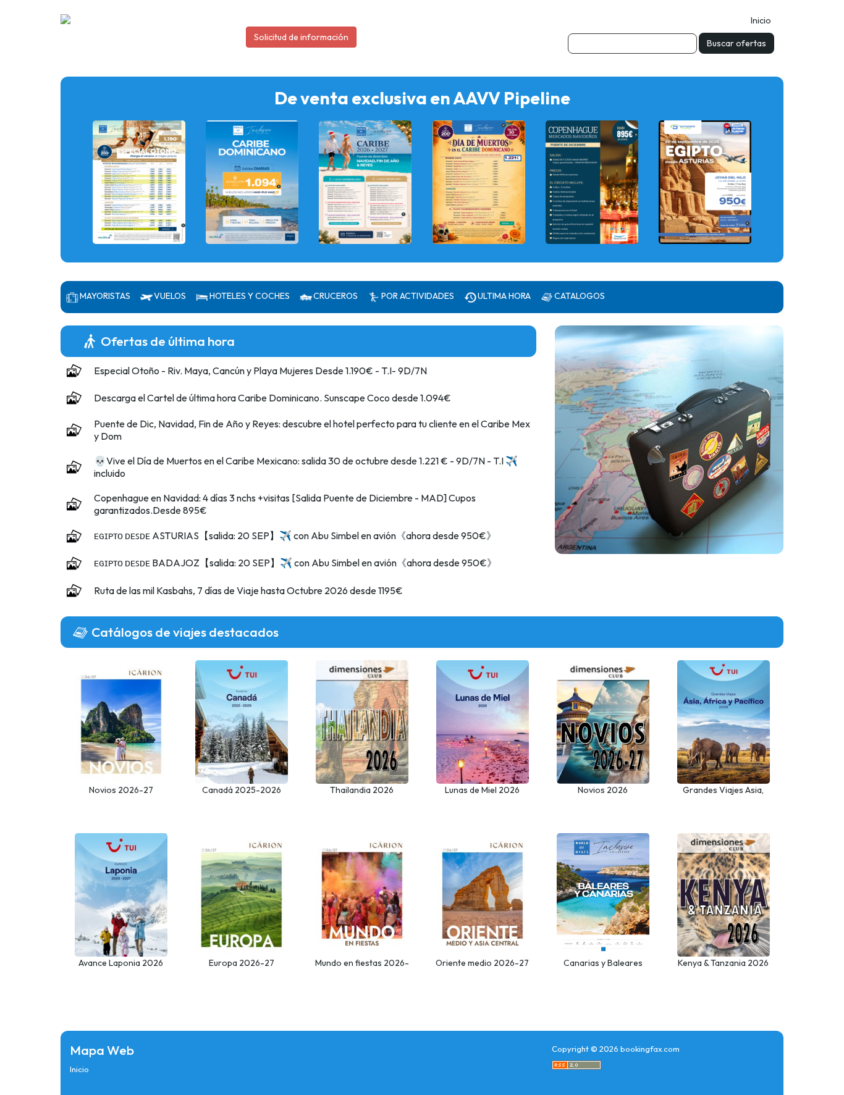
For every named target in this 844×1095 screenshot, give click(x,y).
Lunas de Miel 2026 (482, 789)
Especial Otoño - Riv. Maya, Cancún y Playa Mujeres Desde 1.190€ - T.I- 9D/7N (260, 370)
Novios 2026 (603, 789)
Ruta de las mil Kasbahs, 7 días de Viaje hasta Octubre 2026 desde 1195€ (248, 590)
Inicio (761, 20)
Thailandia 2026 (362, 789)
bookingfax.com (650, 1049)
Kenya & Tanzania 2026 (723, 962)
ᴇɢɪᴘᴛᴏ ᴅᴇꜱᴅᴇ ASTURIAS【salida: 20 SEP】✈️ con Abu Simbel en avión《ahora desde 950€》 (295, 535)
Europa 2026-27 (241, 962)
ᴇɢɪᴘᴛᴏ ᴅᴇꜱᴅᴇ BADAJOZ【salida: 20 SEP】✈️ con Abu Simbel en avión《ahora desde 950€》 (295, 562)
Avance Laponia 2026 (120, 962)
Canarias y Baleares (603, 962)
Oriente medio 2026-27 (482, 962)
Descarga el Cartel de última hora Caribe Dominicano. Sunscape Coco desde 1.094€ (272, 398)
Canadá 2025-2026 (241, 789)
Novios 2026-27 (121, 789)
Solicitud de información (301, 37)
